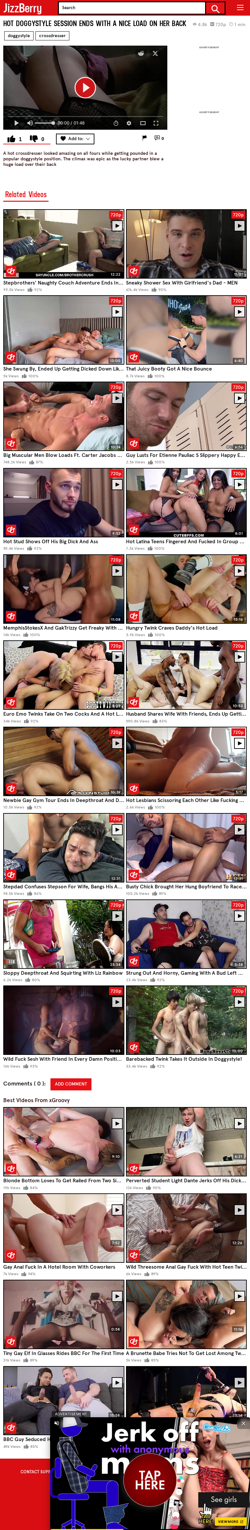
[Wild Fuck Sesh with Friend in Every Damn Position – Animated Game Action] (63, 1020)
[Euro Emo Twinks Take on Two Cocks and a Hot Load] (63, 675)
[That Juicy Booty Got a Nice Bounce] (186, 330)
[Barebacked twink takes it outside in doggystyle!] (186, 1020)
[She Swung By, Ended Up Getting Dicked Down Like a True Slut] (63, 330)
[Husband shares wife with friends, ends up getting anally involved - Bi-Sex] (186, 675)
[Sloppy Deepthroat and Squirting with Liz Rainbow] (63, 934)
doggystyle (19, 35)
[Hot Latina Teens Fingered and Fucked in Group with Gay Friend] (186, 502)
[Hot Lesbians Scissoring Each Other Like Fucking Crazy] (186, 761)
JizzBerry (22, 8)
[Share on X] (155, 53)
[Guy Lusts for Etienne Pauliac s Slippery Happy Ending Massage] (186, 416)
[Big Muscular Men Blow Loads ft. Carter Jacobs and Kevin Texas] (63, 416)
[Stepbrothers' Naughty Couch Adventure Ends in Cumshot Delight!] (63, 244)
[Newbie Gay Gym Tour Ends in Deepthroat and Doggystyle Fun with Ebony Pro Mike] (63, 761)
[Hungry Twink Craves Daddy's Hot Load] (186, 589)
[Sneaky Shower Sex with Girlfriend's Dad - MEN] (186, 244)
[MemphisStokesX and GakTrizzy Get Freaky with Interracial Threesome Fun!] (63, 589)
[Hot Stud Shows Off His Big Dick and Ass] (63, 502)
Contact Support (40, 1472)
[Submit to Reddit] (140, 53)
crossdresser (52, 35)
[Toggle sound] (56, 1423)
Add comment (71, 1084)
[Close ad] (243, 1423)
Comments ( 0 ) (23, 1083)
